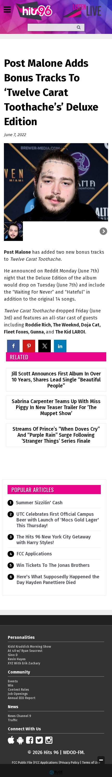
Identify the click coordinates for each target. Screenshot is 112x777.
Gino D (13, 655)
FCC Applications (34, 554)
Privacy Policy (69, 762)
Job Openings (18, 694)
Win (10, 685)
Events (13, 681)
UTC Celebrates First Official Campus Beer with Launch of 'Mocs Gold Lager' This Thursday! (57, 520)
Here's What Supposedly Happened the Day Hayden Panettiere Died (58, 579)
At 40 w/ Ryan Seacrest (25, 651)
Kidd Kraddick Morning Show (29, 646)
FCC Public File (22, 762)
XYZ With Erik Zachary (24, 663)
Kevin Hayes (17, 659)
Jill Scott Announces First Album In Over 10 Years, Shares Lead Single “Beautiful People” (56, 380)
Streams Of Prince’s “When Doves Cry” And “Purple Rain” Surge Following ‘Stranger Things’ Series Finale (56, 435)
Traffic (12, 720)
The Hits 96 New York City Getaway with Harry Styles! (53, 539)
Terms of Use (91, 762)
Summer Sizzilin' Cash (39, 503)
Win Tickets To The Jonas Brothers (53, 565)
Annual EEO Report (21, 698)
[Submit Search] (79, 27)
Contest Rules (18, 689)
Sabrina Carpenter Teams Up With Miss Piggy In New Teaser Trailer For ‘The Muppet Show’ (56, 407)
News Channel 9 (19, 716)
